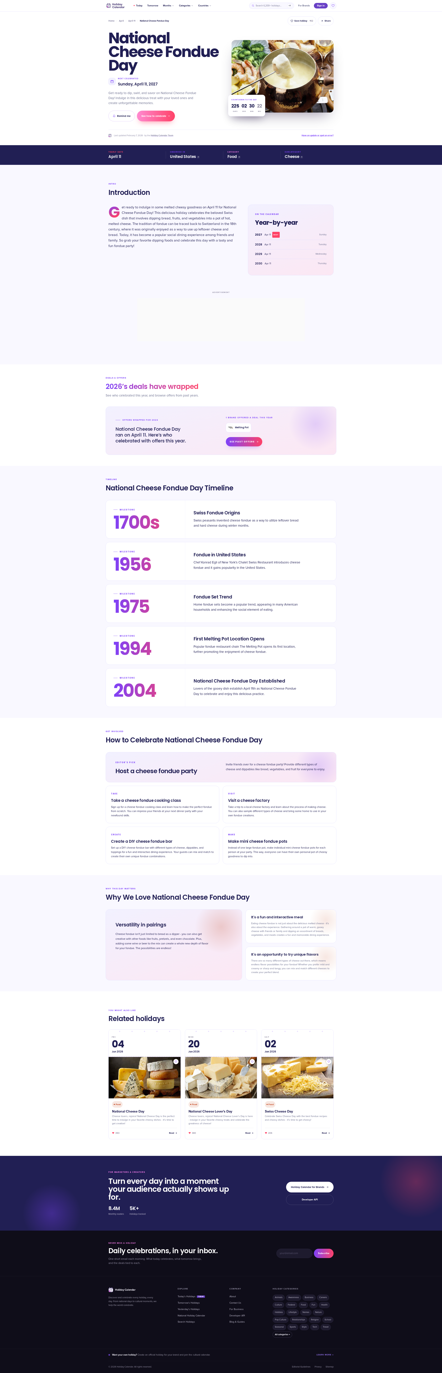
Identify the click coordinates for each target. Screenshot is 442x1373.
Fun (313, 1305)
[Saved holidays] (333, 5)
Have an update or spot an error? (318, 135)
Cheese (292, 156)
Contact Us (235, 1303)
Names (305, 1312)
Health (324, 1305)
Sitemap (330, 1367)
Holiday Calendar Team (162, 135)
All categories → (282, 1334)
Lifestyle (293, 1312)
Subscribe (323, 1253)
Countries (203, 5)
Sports (293, 1327)
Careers (323, 1297)
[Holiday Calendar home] (115, 6)
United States (183, 156)
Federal (291, 1305)
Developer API (310, 1199)
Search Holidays (186, 1322)
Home (111, 21)
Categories (184, 5)
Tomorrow (152, 5)
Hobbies (279, 1312)
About (232, 1296)
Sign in (321, 5)
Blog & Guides (237, 1322)
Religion (315, 1320)
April (121, 21)
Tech (315, 1327)
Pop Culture (280, 1320)
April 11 (131, 21)
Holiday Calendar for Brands (307, 1187)
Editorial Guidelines (301, 1367)
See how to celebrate (153, 116)
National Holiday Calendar (191, 1315)
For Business (236, 1309)
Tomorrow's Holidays (189, 1303)
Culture (278, 1305)
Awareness (293, 1297)
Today (139, 5)
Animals (278, 1297)
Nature (318, 1312)
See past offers (242, 441)
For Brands (304, 5)
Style (304, 1327)
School (328, 1320)
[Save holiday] (176, 1061)
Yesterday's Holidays (189, 1309)
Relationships (298, 1320)
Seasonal (279, 1327)
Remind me (124, 116)
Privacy (318, 1367)
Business (309, 1297)
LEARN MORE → (325, 1354)
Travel (326, 1327)
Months (167, 5)
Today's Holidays (191, 1296)
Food (232, 156)
